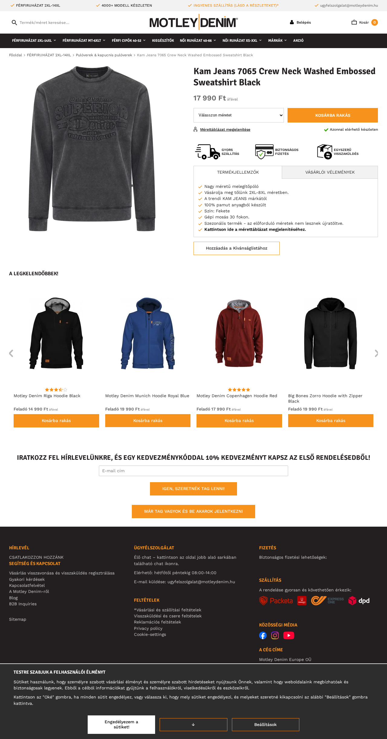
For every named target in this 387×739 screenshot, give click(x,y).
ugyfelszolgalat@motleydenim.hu (349, 5)
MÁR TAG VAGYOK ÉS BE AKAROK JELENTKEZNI (193, 511)
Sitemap (17, 619)
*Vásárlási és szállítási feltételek (167, 609)
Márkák (275, 40)
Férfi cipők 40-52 (126, 40)
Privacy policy (148, 628)
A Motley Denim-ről (29, 591)
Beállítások (265, 724)
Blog (13, 597)
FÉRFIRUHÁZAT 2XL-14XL (32, 40)
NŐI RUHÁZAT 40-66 (196, 40)
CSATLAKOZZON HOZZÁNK (36, 557)
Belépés (303, 22)
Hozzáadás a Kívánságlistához (236, 248)
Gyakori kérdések (27, 579)
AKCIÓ (298, 40)
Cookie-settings (150, 634)
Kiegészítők (163, 40)
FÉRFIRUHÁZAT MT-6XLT (82, 40)
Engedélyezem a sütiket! (121, 724)
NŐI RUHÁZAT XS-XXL (240, 40)
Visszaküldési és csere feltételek (168, 615)
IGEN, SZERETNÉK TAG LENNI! (193, 488)
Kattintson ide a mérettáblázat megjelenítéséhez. (255, 229)
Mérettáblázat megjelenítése (225, 129)
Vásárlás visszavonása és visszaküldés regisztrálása (62, 573)
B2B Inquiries (23, 603)
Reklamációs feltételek (157, 622)
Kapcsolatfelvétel (27, 585)
